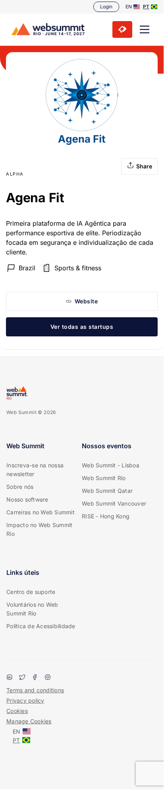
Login (106, 7)
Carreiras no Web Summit (40, 512)
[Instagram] (47, 678)
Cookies (17, 710)
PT (146, 7)
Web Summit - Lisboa (110, 465)
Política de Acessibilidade (40, 626)
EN (128, 7)
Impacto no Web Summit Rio (39, 529)
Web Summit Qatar (107, 490)
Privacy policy (25, 700)
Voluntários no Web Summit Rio (32, 609)
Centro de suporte (30, 591)
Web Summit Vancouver (114, 503)
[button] (144, 29)
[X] (22, 678)
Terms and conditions (35, 690)
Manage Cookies (29, 721)
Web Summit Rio (104, 478)
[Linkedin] (9, 678)
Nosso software (27, 499)
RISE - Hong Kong (105, 516)
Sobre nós (19, 486)
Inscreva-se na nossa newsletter (35, 469)
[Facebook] (35, 678)
